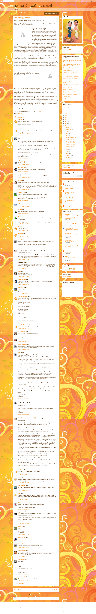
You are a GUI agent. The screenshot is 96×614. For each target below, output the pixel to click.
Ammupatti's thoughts (70, 184)
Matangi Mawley (21, 537)
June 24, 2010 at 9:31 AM (23, 474)
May (67, 149)
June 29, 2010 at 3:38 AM (23, 574)
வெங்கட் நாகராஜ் (21, 160)
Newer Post (17, 590)
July (67, 133)
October (68, 127)
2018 (66, 111)
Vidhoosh (20, 119)
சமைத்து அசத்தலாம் (69, 200)
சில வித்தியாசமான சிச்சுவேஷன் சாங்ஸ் (70, 142)
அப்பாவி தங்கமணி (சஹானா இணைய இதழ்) (27, 417)
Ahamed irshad (21, 559)
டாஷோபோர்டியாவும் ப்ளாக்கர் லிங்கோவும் (72, 84)
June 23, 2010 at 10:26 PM (23, 171)
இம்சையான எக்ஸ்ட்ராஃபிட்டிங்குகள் (70, 78)
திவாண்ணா (20, 233)
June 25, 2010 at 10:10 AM (23, 534)
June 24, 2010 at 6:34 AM (23, 349)
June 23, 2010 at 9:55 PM (23, 126)
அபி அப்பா (20, 180)
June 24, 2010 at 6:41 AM (23, 398)
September (69, 129)
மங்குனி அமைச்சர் (21, 550)
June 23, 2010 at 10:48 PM (23, 200)
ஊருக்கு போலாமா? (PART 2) (71, 223)
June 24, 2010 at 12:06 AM (23, 259)
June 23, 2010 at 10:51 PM (23, 206)
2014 (66, 119)
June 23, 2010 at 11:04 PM (23, 230)
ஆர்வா (19, 337)
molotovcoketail (52, 611)
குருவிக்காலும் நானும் (67, 87)
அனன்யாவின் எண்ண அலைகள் (33, 5)
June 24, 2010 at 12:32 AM (23, 268)
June (67, 135)
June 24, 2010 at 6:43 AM (23, 414)
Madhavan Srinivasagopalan (24, 502)
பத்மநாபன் (20, 249)
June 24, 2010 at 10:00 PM (23, 523)
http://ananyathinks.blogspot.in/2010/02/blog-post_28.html (72, 65)
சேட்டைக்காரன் (68, 240)
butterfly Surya (21, 167)
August (68, 131)
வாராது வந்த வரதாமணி (69, 241)
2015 (66, 117)
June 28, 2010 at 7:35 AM (23, 556)
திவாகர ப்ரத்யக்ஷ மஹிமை (68, 89)
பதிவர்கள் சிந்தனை (67, 98)
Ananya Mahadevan (70, 49)
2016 (66, 115)
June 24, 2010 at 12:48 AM (23, 276)
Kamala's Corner (69, 188)
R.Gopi (19, 136)
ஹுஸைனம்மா (20, 287)
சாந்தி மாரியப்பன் (21, 192)
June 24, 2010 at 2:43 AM (23, 284)
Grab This (66, 276)
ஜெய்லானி (20, 209)
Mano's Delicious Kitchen (71, 191)
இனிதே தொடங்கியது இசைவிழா (71, 229)
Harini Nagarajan (22, 485)
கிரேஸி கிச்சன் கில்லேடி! (71, 144)
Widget (69, 276)
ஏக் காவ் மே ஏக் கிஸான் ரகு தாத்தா (71, 76)
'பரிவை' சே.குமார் (21, 576)
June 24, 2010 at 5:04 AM (23, 335)
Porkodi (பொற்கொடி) (22, 344)
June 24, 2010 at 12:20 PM (23, 482)
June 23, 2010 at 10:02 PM (23, 158)
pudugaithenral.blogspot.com (72, 197)
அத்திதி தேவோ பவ (67, 70)
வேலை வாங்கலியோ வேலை (69, 67)
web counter (72, 269)
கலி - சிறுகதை (68, 252)
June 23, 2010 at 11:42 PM (23, 236)
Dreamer (67, 251)
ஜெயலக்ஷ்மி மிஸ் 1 (67, 96)
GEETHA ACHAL (21, 331)
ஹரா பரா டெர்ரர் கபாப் (70, 139)
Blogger (63, 611)
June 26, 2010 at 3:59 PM (23, 547)
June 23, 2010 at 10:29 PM (23, 177)
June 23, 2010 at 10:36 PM (23, 189)
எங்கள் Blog (67, 214)
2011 (66, 123)
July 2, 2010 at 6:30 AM (23, 580)
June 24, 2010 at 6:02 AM (23, 341)
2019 (66, 109)
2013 (66, 121)
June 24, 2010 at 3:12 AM (23, 293)
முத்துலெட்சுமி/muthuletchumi (24, 203)
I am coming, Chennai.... (23, 18)
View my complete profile (69, 51)
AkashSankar (21, 543)
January (68, 157)
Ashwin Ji (20, 469)
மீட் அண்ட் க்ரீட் (68, 246)
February (68, 155)
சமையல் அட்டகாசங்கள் (70, 206)
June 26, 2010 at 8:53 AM (23, 541)
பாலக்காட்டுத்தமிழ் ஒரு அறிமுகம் (70, 94)
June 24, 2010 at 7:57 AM (23, 467)
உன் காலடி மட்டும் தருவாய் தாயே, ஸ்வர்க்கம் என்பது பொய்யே (70, 73)
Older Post (55, 590)
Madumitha (20, 526)
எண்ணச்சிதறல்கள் (70, 146)
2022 (66, 107)
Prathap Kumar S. (22, 279)
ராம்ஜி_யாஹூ (20, 511)
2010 (66, 125)
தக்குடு (66, 222)
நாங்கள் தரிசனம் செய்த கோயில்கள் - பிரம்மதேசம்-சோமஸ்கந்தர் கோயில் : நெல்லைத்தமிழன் (72, 217)
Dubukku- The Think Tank (71, 245)
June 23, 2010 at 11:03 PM (23, 213)
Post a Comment (20, 583)
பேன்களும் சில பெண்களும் (69, 91)
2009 (66, 159)
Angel (19, 477)
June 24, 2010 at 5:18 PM (23, 509)
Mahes (19, 226)
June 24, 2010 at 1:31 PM (23, 490)
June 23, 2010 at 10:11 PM (23, 164)
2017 (66, 113)
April (67, 151)
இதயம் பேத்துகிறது (69, 228)
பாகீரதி (66, 256)
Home (16, 9)
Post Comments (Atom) (39, 594)
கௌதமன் (20, 128)
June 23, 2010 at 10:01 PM (23, 133)
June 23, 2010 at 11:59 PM (23, 246)
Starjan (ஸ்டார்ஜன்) (22, 239)
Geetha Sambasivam (22, 296)
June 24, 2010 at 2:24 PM (23, 499)
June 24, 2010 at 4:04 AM (23, 322)
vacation (20, 113)
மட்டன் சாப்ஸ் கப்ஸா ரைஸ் (70, 201)
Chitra (19, 271)
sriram (19, 352)
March (67, 153)
